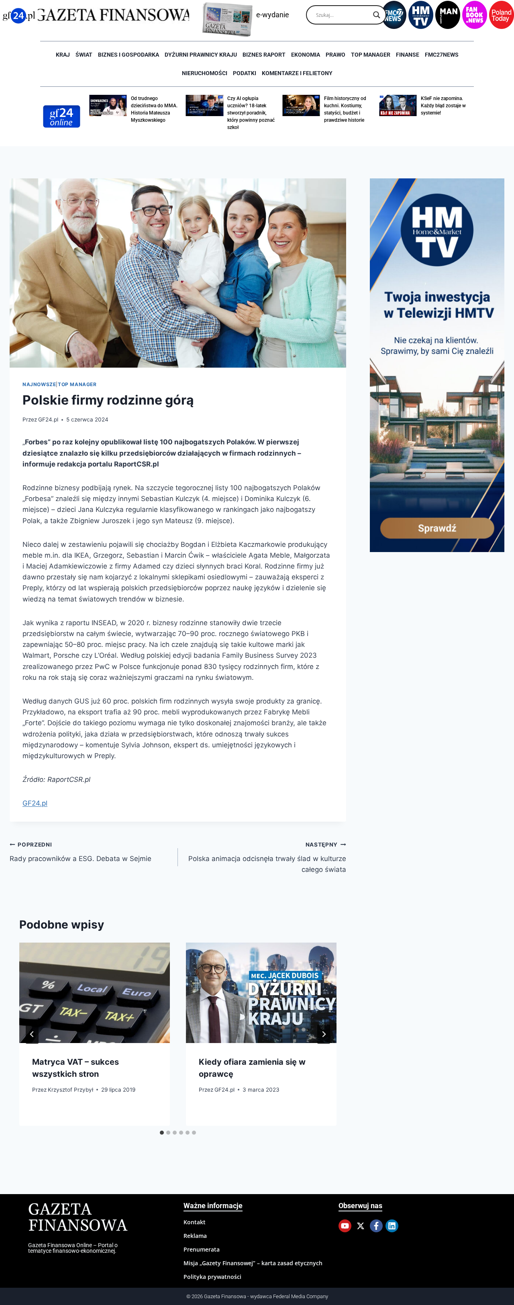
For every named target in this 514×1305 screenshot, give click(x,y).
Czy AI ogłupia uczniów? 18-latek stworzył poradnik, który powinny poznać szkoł (251, 113)
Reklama (195, 1236)
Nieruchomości (204, 73)
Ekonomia (305, 54)
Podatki (244, 73)
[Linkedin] (392, 1225)
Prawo (335, 54)
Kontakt (195, 1222)
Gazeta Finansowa (77, 1218)
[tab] (162, 1133)
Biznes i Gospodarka (128, 54)
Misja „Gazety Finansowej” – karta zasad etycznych (253, 1263)
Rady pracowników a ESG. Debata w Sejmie (80, 852)
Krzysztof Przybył (70, 1089)
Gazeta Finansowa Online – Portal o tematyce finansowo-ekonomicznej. (73, 1248)
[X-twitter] (360, 1225)
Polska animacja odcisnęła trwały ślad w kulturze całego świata (267, 857)
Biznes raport (264, 54)
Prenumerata (202, 1249)
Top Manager (370, 54)
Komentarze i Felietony (297, 73)
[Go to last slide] (32, 1034)
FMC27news (442, 54)
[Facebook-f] (376, 1225)
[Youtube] (345, 1225)
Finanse (407, 54)
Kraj (63, 54)
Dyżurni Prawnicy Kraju (201, 54)
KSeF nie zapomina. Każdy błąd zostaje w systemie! (443, 106)
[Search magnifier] (376, 14)
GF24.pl (48, 419)
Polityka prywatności (212, 1276)
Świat (83, 54)
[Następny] (323, 1034)
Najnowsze (39, 384)
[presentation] (94, 993)
